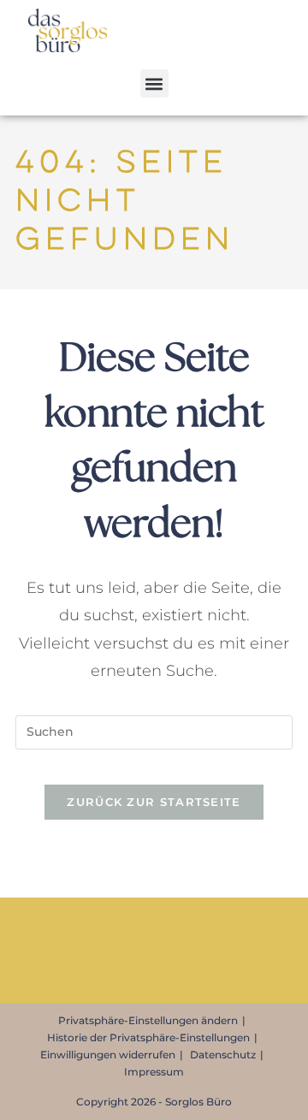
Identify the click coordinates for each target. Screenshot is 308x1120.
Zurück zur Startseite (153, 802)
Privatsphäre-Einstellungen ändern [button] (148, 1020)
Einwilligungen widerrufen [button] (107, 1054)
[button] (154, 83)
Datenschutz (223, 1054)
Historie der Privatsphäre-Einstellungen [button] (148, 1037)
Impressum (154, 1071)
